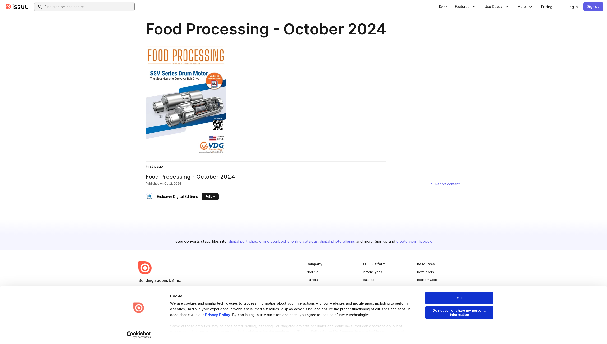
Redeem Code (427, 280)
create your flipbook (414, 241)
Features (368, 280)
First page (154, 166)
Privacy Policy (217, 315)
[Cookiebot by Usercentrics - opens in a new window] (139, 334)
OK (459, 298)
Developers (425, 272)
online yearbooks (274, 241)
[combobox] (89, 6)
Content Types (372, 272)
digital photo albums (337, 241)
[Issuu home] (17, 6)
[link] (443, 6)
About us (312, 272)
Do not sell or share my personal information (459, 312)
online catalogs (304, 241)
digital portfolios (243, 241)
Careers (312, 280)
